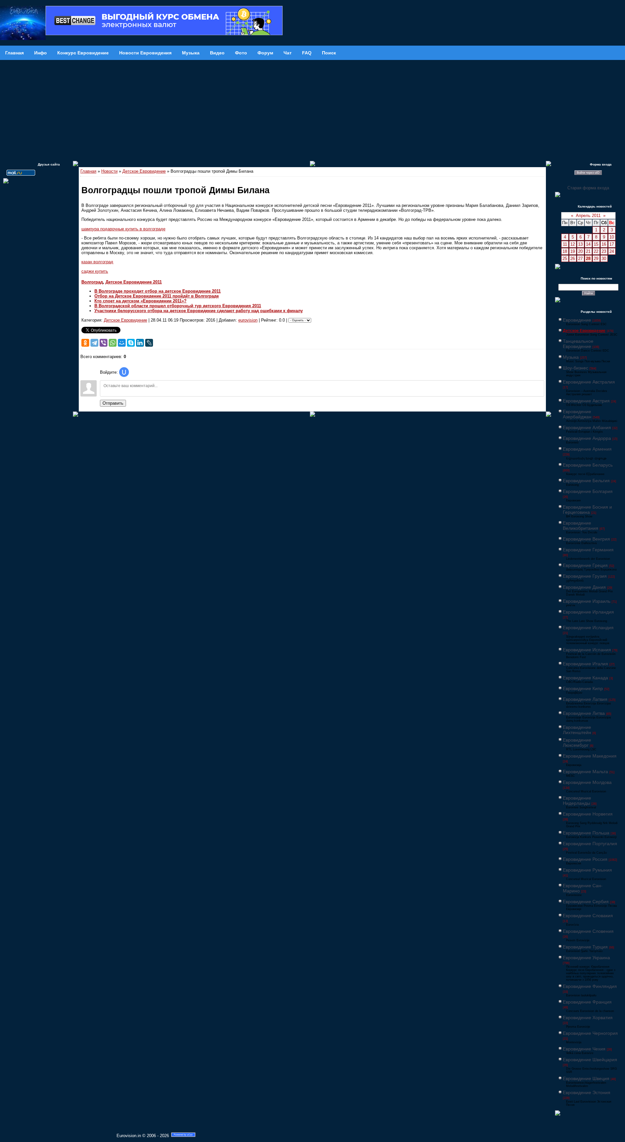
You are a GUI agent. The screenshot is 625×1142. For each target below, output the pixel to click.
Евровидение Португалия (590, 843)
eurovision (247, 320)
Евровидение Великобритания (580, 525)
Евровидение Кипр (583, 688)
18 (564, 251)
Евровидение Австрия (586, 400)
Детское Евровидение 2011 (133, 282)
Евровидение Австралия (589, 381)
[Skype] (131, 343)
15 (596, 244)
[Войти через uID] (124, 372)
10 (611, 237)
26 (572, 258)
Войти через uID (588, 172)
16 (604, 244)
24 (611, 251)
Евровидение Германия (588, 549)
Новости (109, 171)
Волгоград (92, 282)
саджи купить (94, 271)
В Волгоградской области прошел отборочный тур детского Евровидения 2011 (177, 305)
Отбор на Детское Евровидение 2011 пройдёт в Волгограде (156, 296)
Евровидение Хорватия (588, 1017)
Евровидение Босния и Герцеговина (587, 509)
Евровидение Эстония (586, 1092)
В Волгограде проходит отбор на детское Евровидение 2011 (157, 291)
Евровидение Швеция (586, 1078)
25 (564, 258)
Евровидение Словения (588, 931)
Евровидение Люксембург (577, 742)
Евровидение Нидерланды (577, 800)
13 (580, 244)
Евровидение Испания (587, 649)
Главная (88, 171)
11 (565, 244)
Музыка (571, 357)
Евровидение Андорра (587, 438)
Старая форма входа (588, 187)
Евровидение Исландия (588, 627)
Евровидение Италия (585, 663)
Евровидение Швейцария (590, 1059)
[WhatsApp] (113, 343)
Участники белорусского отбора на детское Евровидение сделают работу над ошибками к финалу (198, 310)
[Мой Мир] (122, 343)
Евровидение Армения (587, 449)
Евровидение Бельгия (586, 480)
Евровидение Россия (585, 859)
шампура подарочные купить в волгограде (123, 228)
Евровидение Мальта (585, 771)
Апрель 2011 (588, 215)
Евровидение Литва (584, 713)
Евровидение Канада (585, 677)
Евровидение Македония (590, 756)
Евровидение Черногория (590, 1033)
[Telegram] (94, 343)
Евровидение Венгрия (586, 539)
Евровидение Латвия (585, 699)
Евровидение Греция (585, 565)
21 (588, 251)
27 (580, 258)
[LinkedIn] (140, 343)
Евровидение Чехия (584, 1048)
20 (580, 251)
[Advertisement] (312, 108)
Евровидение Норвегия (588, 814)
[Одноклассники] (85, 343)
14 (588, 244)
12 (572, 244)
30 (604, 258)
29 (596, 258)
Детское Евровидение (144, 171)
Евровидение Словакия (588, 915)
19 (572, 251)
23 (604, 251)
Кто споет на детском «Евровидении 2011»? (140, 300)
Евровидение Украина (586, 957)
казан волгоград (97, 261)
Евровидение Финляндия (590, 986)
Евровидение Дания (584, 587)
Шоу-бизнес (575, 367)
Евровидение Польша (586, 832)
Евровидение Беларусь (588, 465)
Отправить (113, 403)
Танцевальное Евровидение (578, 344)
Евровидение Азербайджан (577, 414)
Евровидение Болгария (588, 491)
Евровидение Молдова (587, 782)
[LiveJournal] (149, 343)
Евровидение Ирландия (588, 611)
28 (588, 258)
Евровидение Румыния (587, 870)
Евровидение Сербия (586, 901)
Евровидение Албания (587, 427)
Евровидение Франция (587, 1002)
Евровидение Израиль (586, 601)
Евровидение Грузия (585, 576)
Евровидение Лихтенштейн (577, 730)
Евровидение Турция (585, 946)
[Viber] (103, 343)
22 (596, 251)
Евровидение (577, 320)
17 (611, 244)
